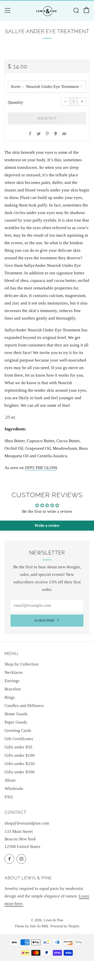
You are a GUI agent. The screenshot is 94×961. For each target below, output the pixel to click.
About (10, 780)
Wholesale (14, 788)
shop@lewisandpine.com (27, 823)
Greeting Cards (18, 730)
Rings (10, 697)
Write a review (47, 525)
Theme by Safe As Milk (31, 926)
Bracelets (13, 689)
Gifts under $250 (20, 763)
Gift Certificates (19, 738)
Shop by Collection (22, 664)
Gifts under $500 (20, 772)
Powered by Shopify (64, 926)
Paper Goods (16, 722)
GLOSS (41, 467)
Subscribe (45, 620)
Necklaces (14, 672)
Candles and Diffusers (24, 705)
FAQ (9, 796)
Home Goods (16, 714)
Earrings (12, 680)
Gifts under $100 (20, 755)
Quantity (15, 102)
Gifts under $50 (18, 747)
